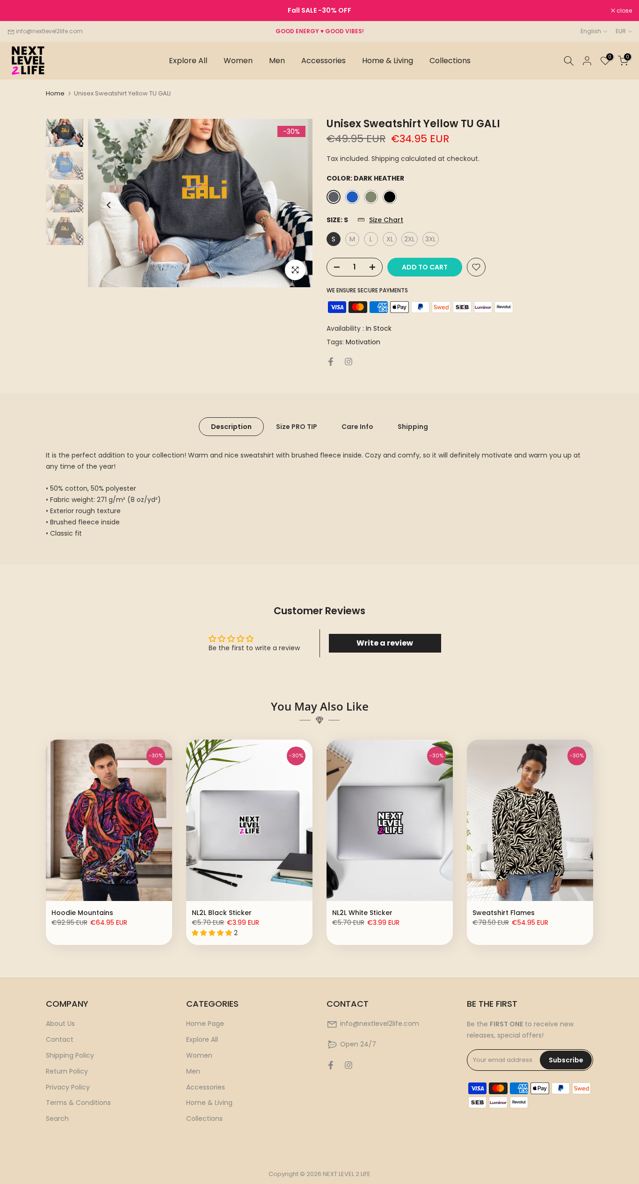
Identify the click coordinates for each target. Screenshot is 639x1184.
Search (57, 1118)
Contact (59, 1039)
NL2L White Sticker (362, 912)
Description (231, 426)
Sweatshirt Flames (503, 912)
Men (277, 60)
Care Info (357, 426)
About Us (60, 1023)
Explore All (188, 60)
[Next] (291, 205)
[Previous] (109, 205)
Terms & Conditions (78, 1102)
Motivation (363, 342)
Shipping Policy (70, 1055)
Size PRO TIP (296, 426)
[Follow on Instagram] (348, 361)
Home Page (205, 1023)
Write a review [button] (384, 643)
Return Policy (67, 1071)
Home (55, 93)
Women (238, 60)
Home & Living (387, 60)
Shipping (413, 426)
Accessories (323, 60)
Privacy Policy (68, 1087)
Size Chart (386, 220)
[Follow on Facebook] (331, 361)
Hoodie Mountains (82, 912)
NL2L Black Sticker (222, 912)
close (19, 11)
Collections (450, 60)
